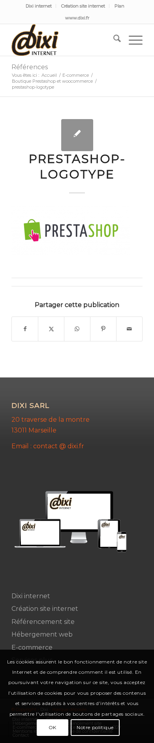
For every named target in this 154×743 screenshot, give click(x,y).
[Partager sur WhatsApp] (77, 329)
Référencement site (43, 621)
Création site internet (83, 6)
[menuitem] (39, 6)
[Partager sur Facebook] (25, 329)
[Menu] (132, 40)
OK (52, 727)
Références (29, 67)
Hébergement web (42, 634)
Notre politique (95, 727)
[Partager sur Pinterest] (103, 329)
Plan (119, 6)
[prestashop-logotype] (77, 135)
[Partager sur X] (51, 329)
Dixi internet (39, 6)
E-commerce (32, 647)
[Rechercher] (113, 40)
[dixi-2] (63, 40)
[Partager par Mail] (129, 329)
